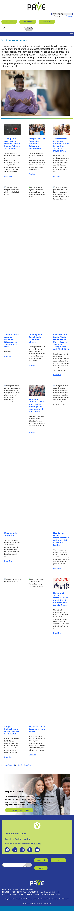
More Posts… (28, 765)
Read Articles (47, 22)
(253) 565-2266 (7, 894)
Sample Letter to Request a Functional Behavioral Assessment (37, 143)
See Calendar (28, 22)
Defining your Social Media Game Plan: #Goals (35, 338)
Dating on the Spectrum (10, 534)
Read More (8, 176)
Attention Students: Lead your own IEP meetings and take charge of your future (36, 405)
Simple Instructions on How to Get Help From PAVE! (12, 730)
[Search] (29, 29)
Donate (40, 860)
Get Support (9, 22)
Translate (69, 16)
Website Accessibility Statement (37, 899)
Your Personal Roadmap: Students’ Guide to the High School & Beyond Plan (61, 145)
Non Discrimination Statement (59, 899)
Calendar (40, 868)
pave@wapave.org (53, 894)
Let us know (37, 844)
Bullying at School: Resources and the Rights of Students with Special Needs (60, 599)
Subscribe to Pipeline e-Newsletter (18, 839)
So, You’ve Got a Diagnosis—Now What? (37, 728)
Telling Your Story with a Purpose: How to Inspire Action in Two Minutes (12, 143)
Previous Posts (6, 765)
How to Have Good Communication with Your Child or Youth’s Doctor (61, 539)
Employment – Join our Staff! (15, 899)
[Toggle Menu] (71, 34)
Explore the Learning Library (19, 810)
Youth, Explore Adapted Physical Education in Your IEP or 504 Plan (11, 340)
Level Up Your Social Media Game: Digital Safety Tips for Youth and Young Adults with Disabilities (61, 341)
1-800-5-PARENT (20, 894)
